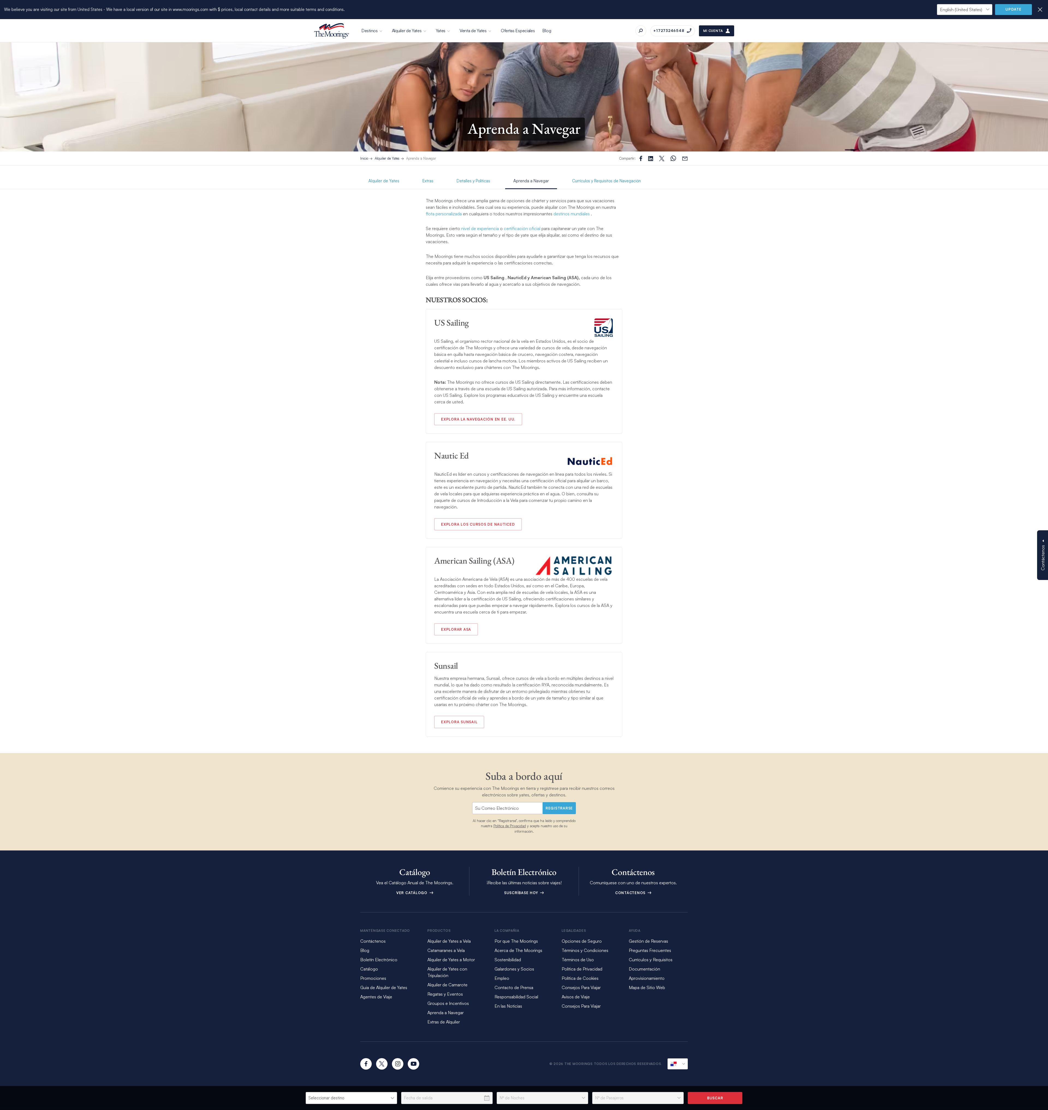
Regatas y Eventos (445, 994)
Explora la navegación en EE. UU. (478, 419)
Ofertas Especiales (518, 30)
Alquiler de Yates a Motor (451, 959)
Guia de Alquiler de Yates (383, 987)
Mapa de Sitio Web (647, 987)
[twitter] (382, 1064)
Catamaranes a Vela (446, 950)
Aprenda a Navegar (421, 158)
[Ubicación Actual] (678, 1063)
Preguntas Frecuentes (650, 950)
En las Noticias (508, 1006)
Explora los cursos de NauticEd (478, 524)
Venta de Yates (473, 30)
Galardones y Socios (514, 969)
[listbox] (351, 1098)
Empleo (502, 978)
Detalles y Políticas (473, 180)
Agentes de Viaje (376, 996)
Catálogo (369, 969)
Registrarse (559, 808)
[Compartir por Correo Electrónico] (685, 158)
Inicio (364, 158)
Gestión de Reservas (648, 941)
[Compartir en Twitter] (650, 158)
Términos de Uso (578, 959)
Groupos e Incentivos (448, 1003)
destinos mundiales (571, 213)
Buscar (715, 1098)
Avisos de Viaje (576, 996)
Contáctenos (631, 893)
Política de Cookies (580, 978)
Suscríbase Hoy (521, 893)
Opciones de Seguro (582, 941)
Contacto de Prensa (514, 987)
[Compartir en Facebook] (640, 158)
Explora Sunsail (459, 722)
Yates (441, 30)
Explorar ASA (456, 629)
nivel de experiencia (480, 228)
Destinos (369, 30)
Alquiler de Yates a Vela (449, 941)
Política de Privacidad (509, 826)
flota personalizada (444, 213)
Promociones (373, 978)
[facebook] (366, 1064)
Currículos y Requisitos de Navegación (606, 180)
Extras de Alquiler (443, 1022)
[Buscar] (640, 30)
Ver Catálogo (412, 893)
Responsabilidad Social (516, 996)
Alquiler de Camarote (447, 984)
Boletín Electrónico (378, 959)
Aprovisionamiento (647, 978)
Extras (427, 180)
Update (1013, 9)
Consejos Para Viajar (581, 987)
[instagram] (397, 1064)
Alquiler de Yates (407, 30)
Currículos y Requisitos (650, 959)
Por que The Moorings (516, 941)
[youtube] (413, 1064)
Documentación (644, 969)
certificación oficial (522, 228)
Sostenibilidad (508, 959)
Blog (546, 30)
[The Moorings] (331, 31)
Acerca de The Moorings (518, 950)
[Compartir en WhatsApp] (673, 158)
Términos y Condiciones (585, 950)
